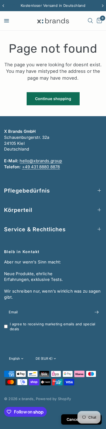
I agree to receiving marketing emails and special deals (52, 326)
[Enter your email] (96, 312)
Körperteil (18, 210)
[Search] (90, 20)
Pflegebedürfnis (27, 190)
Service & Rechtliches (35, 229)
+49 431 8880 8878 (41, 166)
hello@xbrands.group (41, 160)
